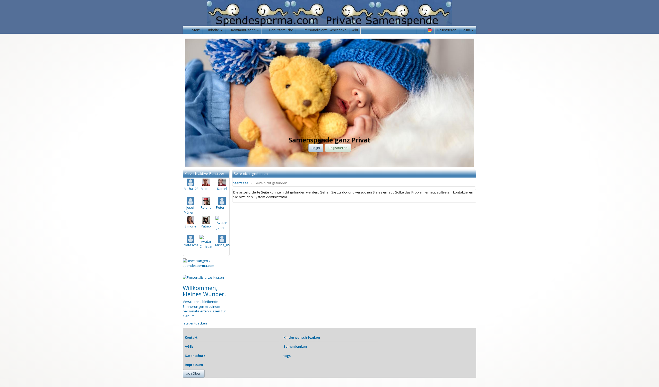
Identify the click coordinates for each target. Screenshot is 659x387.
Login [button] (316, 147)
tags (287, 355)
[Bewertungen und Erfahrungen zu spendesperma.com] (206, 263)
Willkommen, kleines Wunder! (204, 291)
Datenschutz (195, 355)
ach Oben (193, 373)
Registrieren (446, 30)
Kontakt (191, 337)
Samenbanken (295, 346)
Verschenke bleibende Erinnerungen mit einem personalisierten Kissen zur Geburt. (204, 308)
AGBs (189, 346)
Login (466, 30)
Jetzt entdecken (195, 323)
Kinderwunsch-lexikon (301, 337)
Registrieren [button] (338, 147)
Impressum (194, 364)
